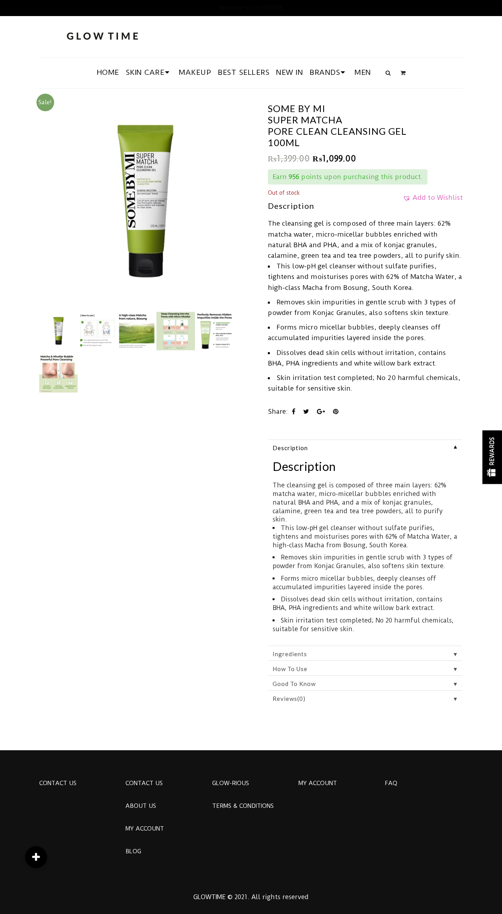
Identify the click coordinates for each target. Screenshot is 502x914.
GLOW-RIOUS (230, 783)
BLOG (133, 851)
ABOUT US (141, 805)
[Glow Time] (102, 35)
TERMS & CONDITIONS (243, 805)
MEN (363, 72)
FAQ (391, 783)
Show (492, 457)
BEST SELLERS (243, 72)
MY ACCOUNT (145, 828)
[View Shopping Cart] (403, 72)
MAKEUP (195, 72)
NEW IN (289, 72)
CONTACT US (57, 783)
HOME (108, 72)
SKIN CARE (145, 72)
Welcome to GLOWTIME (251, 7)
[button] (433, 200)
